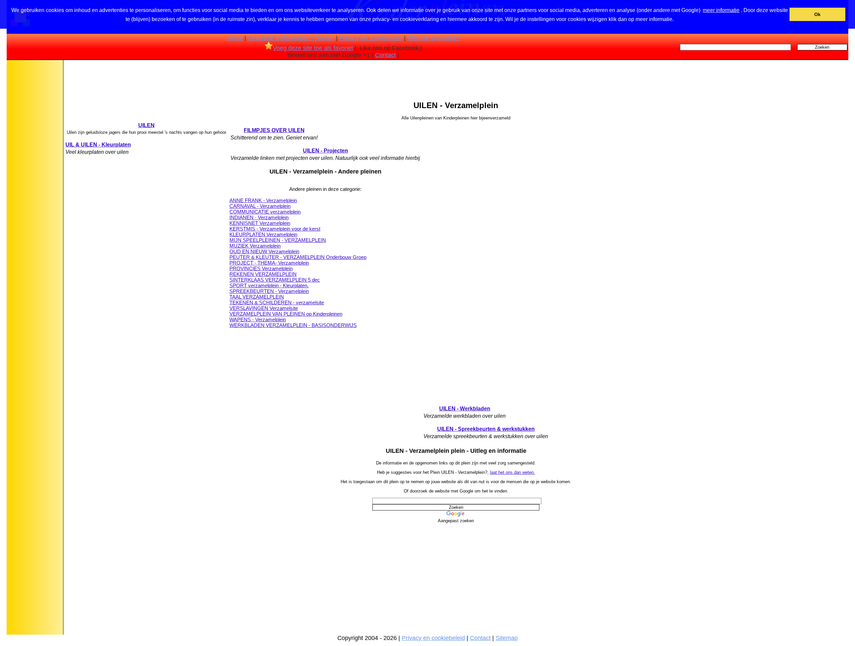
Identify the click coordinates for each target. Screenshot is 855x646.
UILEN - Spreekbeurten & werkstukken (486, 429)
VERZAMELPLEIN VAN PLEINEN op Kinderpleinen (285, 314)
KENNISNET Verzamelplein (259, 223)
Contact (385, 55)
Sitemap (507, 638)
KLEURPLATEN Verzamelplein (263, 234)
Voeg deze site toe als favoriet (313, 48)
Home (235, 38)
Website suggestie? (433, 38)
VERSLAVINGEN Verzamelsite (263, 308)
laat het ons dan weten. (512, 472)
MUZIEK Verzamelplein (255, 246)
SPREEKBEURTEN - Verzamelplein (269, 291)
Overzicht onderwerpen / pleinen (291, 38)
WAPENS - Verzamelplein (257, 319)
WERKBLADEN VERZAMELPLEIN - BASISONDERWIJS (293, 325)
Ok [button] (817, 14)
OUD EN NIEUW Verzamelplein (264, 251)
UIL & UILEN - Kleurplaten (98, 144)
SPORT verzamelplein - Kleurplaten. (269, 285)
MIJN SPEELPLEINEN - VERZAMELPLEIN (277, 240)
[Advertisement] (34, 166)
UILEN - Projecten (325, 150)
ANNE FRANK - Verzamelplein (263, 200)
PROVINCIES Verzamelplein (261, 268)
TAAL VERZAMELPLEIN (256, 297)
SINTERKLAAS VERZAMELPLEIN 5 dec (274, 280)
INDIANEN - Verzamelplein (259, 217)
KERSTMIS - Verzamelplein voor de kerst (274, 229)
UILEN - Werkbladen (464, 408)
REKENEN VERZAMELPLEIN (263, 274)
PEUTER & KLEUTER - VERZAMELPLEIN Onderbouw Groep (297, 257)
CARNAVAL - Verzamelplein (260, 206)
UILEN (146, 125)
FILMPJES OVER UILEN (274, 130)
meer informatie (721, 10)
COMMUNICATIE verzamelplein (265, 212)
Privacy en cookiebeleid (370, 38)
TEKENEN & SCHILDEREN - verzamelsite (276, 302)
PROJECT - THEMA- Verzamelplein (269, 263)
